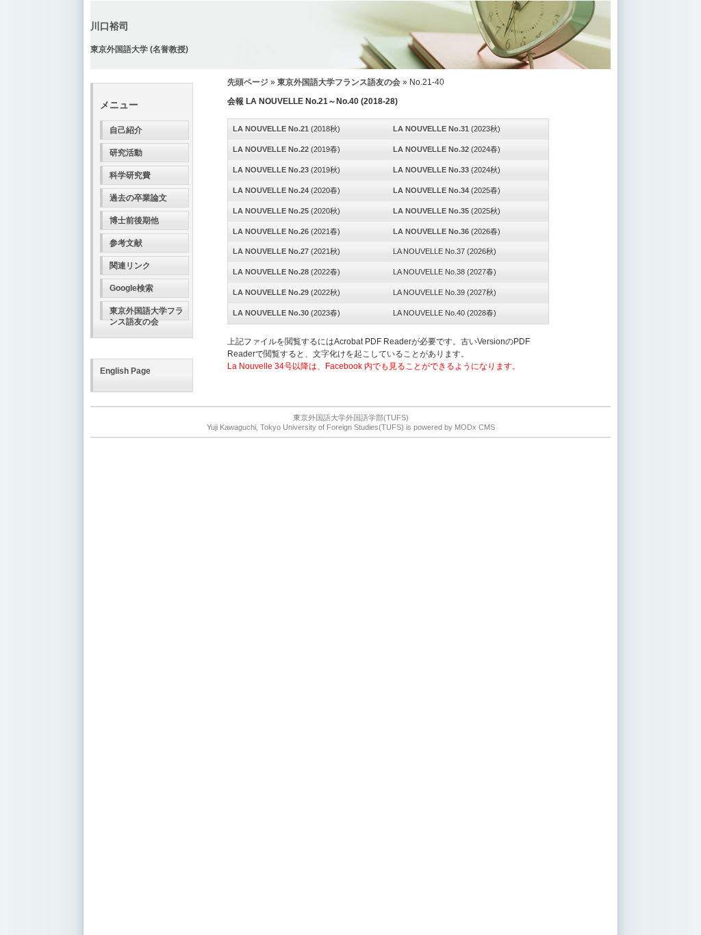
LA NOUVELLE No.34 (431, 190)
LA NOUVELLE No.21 (271, 129)
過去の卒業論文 (138, 198)
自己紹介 (126, 130)
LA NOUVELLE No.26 (271, 231)
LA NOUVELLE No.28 (271, 272)
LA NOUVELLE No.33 (431, 170)
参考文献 (126, 243)
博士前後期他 (134, 220)
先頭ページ (247, 82)
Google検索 (131, 288)
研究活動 (126, 152)
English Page (125, 371)
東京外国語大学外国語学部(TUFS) (351, 417)
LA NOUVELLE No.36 (431, 231)
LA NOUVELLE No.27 (271, 251)
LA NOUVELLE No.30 (271, 313)
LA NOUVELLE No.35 (431, 211)
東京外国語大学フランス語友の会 (146, 313)
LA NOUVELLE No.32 (431, 149)
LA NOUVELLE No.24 (271, 190)
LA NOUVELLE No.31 (431, 129)
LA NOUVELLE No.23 (271, 170)
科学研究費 (130, 175)
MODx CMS (475, 427)
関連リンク (130, 265)
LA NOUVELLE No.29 (271, 292)
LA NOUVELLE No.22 (271, 149)
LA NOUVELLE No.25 (271, 211)
